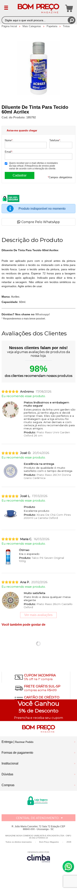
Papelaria (52, 26)
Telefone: (55, 140)
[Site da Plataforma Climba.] (38, 856)
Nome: (9, 140)
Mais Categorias (32, 26)
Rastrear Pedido (24, 742)
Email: (9, 151)
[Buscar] (71, 20)
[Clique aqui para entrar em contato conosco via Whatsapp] (68, 866)
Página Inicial (10, 26)
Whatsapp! (42, 314)
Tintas (66, 26)
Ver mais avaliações (38, 615)
